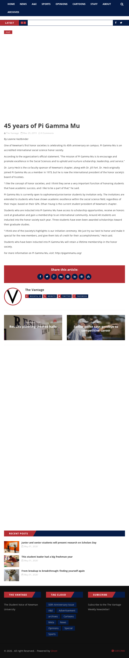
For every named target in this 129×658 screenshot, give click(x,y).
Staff (94, 4)
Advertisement (67, 610)
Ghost (54, 650)
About (107, 4)
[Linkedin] (75, 276)
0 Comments (47, 133)
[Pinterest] (81, 276)
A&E (34, 4)
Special (68, 628)
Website (52, 296)
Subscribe (119, 650)
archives (53, 616)
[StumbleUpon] (88, 276)
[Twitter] (47, 276)
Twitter (66, 296)
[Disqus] (64, 396)
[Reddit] (68, 276)
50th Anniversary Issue (61, 604)
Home (11, 4)
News (23, 4)
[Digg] (61, 276)
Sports (46, 4)
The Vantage (12, 133)
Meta (51, 622)
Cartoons (79, 4)
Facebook (82, 296)
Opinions (62, 4)
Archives (13, 12)
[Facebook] (40, 276)
